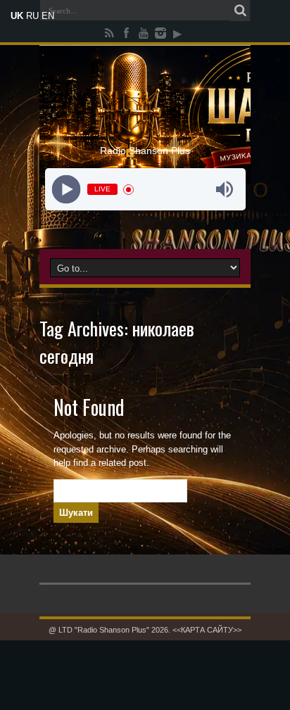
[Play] (66, 190)
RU (32, 16)
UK (17, 16)
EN (48, 16)
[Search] (240, 10)
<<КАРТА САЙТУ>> (206, 630)
